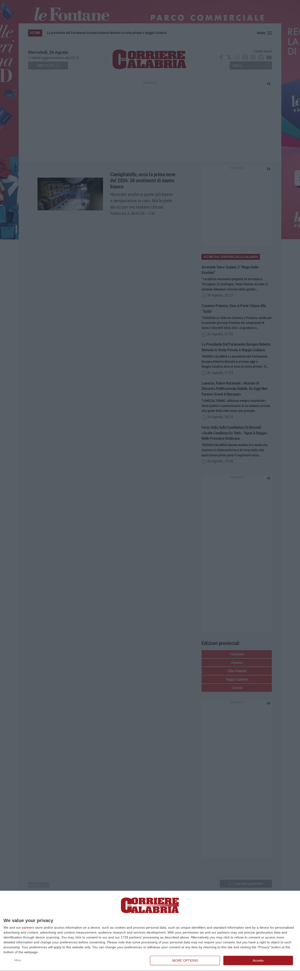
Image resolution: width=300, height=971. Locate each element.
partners (28, 927)
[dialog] (150, 931)
